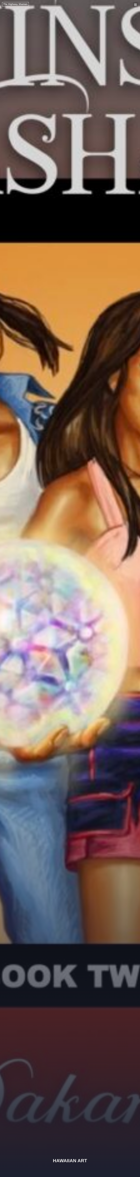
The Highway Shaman (15, 4)
